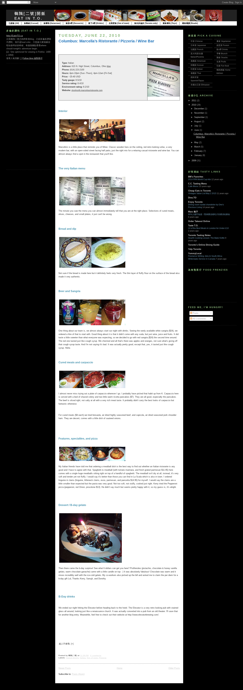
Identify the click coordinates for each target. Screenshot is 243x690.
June (197, 130)
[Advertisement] (19, 115)
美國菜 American (198, 61)
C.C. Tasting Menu (197, 183)
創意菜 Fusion (223, 45)
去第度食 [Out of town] (119, 23)
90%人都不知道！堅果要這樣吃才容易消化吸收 (209, 214)
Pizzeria (102, 658)
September (199, 117)
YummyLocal (195, 253)
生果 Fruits (221, 62)
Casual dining (72, 658)
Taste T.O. (193, 225)
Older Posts (174, 668)
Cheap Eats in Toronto (199, 190)
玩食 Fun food (223, 66)
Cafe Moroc (193, 186)
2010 (194, 105)
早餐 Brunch (222, 53)
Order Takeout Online (199, 221)
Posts (195, 313)
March (197, 146)
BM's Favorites (195, 176)
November (199, 113)
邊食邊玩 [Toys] (170, 23)
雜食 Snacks (222, 57)
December (199, 108)
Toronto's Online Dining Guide (203, 245)
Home (119, 668)
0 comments (95, 655)
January (198, 155)
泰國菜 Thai (196, 73)
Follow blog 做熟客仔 (32, 58)
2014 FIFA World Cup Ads (199, 179)
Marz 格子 (193, 211)
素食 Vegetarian (224, 41)
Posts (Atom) (78, 674)
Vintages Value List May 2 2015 (202, 193)
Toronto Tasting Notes (199, 235)
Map (109, 66)
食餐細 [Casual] (31, 23)
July (196, 126)
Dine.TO (192, 197)
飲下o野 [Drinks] (96, 23)
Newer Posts (65, 668)
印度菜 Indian (197, 69)
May (196, 142)
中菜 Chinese (197, 41)
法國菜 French (197, 49)
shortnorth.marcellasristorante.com (86, 90)
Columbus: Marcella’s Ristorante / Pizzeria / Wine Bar (106, 41)
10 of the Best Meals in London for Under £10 (208, 228)
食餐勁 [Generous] (52, 23)
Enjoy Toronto (195, 202)
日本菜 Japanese (198, 45)
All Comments (199, 318)
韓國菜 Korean (197, 65)
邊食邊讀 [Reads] (190, 23)
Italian (83, 658)
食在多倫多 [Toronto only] (146, 23)
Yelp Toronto (194, 249)
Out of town (92, 658)
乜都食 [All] (14, 23)
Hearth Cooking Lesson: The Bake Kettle (206, 238)
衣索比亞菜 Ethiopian (200, 85)
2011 (194, 100)
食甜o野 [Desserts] (74, 23)
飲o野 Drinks (222, 49)
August (198, 121)
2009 (194, 160)
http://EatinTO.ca (14, 35)
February (198, 151)
